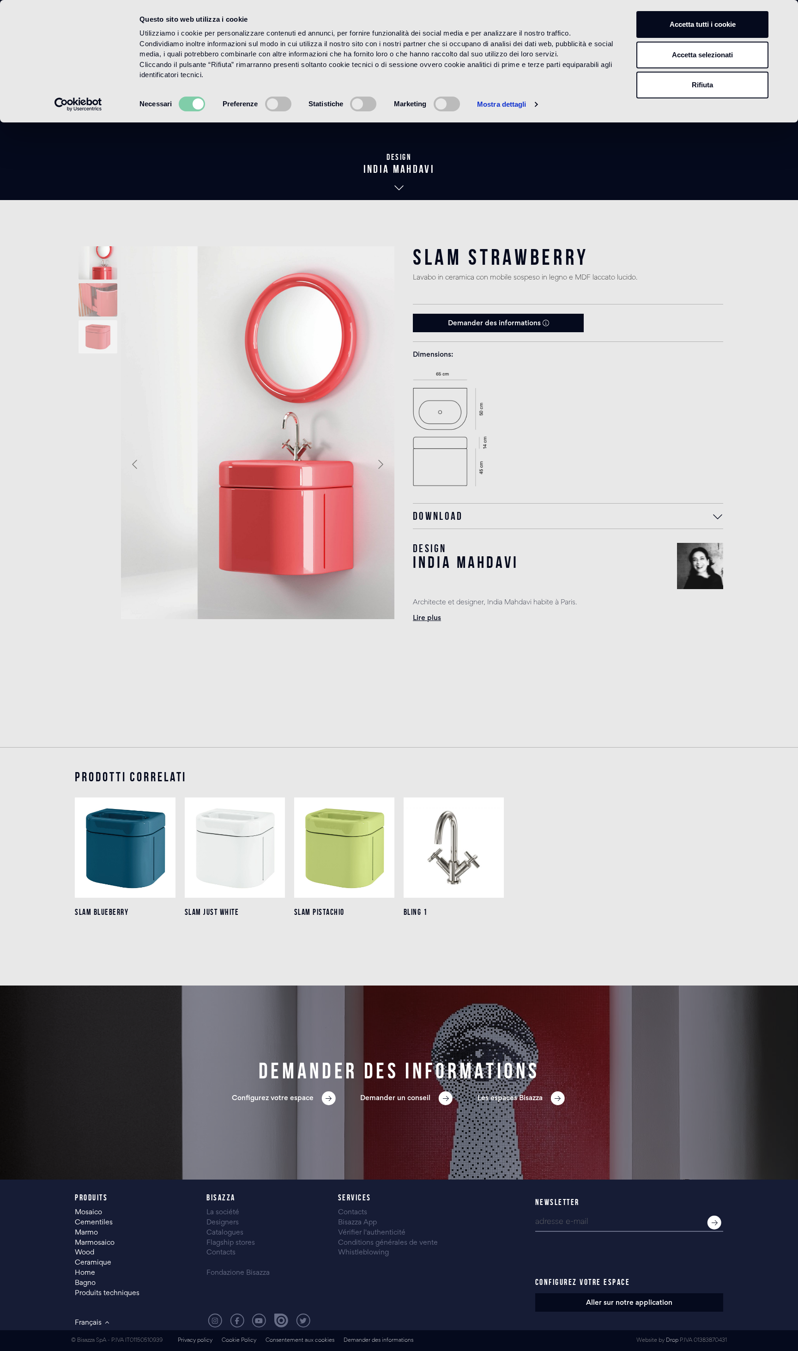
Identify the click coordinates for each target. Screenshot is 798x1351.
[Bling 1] (454, 847)
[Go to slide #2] (98, 299)
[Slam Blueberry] (125, 847)
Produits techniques (107, 1293)
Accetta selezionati (702, 55)
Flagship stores (230, 1243)
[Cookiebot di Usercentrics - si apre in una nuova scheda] (78, 104)
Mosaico (88, 1212)
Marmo (86, 1232)
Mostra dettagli (501, 104)
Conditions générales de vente (388, 1243)
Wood (84, 1252)
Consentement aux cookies (300, 1340)
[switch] (278, 104)
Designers (222, 1222)
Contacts (221, 1252)
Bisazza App (357, 1222)
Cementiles (94, 1222)
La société (222, 1212)
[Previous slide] (135, 464)
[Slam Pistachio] (344, 847)
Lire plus (427, 618)
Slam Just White (212, 912)
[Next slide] (380, 464)
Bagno (85, 1283)
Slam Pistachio (319, 912)
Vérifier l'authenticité (371, 1232)
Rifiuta (702, 85)
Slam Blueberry (101, 912)
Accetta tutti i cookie (703, 24)
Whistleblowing (363, 1252)
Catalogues (224, 1232)
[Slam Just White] (235, 847)
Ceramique (93, 1263)
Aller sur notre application (629, 1303)
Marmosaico (95, 1243)
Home (85, 1273)
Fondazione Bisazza (238, 1273)
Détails (125, 948)
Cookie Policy (239, 1340)
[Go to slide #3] (98, 336)
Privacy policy (195, 1340)
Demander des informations (495, 323)
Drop (672, 1340)
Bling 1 (416, 912)
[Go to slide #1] (98, 263)
